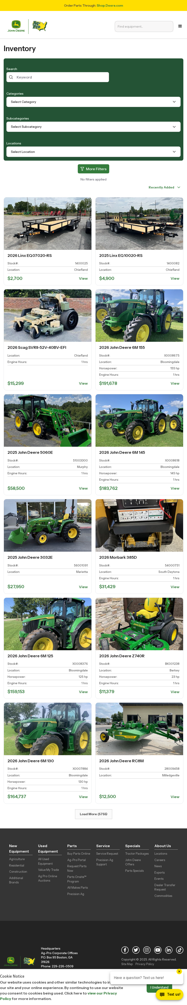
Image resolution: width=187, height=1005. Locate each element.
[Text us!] (169, 995)
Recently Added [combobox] (161, 187)
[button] (180, 26)
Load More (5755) (93, 814)
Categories (14, 93)
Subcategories (17, 118)
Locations (13, 143)
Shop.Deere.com (110, 5)
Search (11, 69)
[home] (28, 26)
